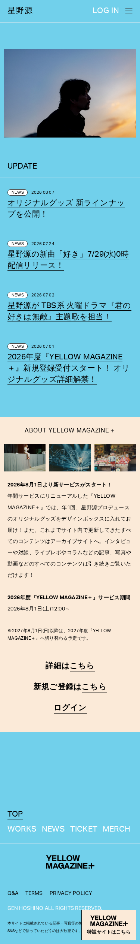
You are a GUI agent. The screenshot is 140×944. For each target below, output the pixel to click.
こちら (82, 666)
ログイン (70, 708)
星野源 (20, 11)
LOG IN (106, 11)
